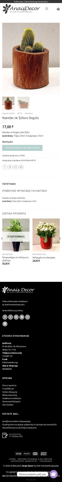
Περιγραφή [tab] (9, 184)
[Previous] (7, 58)
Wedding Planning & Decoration (35, 459)
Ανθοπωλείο (21, 465)
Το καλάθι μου (8, 388)
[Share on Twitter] (10, 167)
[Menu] (46, 8)
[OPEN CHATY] (54, 474)
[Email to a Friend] (15, 167)
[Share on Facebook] (5, 167)
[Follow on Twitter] (10, 317)
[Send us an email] (16, 317)
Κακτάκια (29, 113)
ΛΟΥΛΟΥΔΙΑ (25, 160)
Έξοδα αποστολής (9, 395)
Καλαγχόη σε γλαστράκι (44, 257)
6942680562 (7, 369)
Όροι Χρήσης (7, 404)
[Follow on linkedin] (5, 323)
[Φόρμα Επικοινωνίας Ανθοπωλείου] (13, 437)
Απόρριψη (31, 479)
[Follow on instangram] (27, 317)
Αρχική (12, 459)
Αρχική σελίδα (8, 113)
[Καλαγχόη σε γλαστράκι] (46, 235)
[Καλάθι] (58, 8)
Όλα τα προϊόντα (9, 385)
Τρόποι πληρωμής (9, 392)
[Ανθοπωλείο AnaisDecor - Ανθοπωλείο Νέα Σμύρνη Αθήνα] (22, 9)
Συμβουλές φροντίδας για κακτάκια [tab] (24, 190)
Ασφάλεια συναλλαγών (11, 398)
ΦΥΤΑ (19, 113)
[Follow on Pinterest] (21, 317)
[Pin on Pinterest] (21, 167)
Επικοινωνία (46, 461)
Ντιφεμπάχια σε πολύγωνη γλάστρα (15, 259)
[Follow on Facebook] (5, 317)
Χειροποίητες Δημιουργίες (24, 461)
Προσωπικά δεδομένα (11, 401)
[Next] (54, 58)
